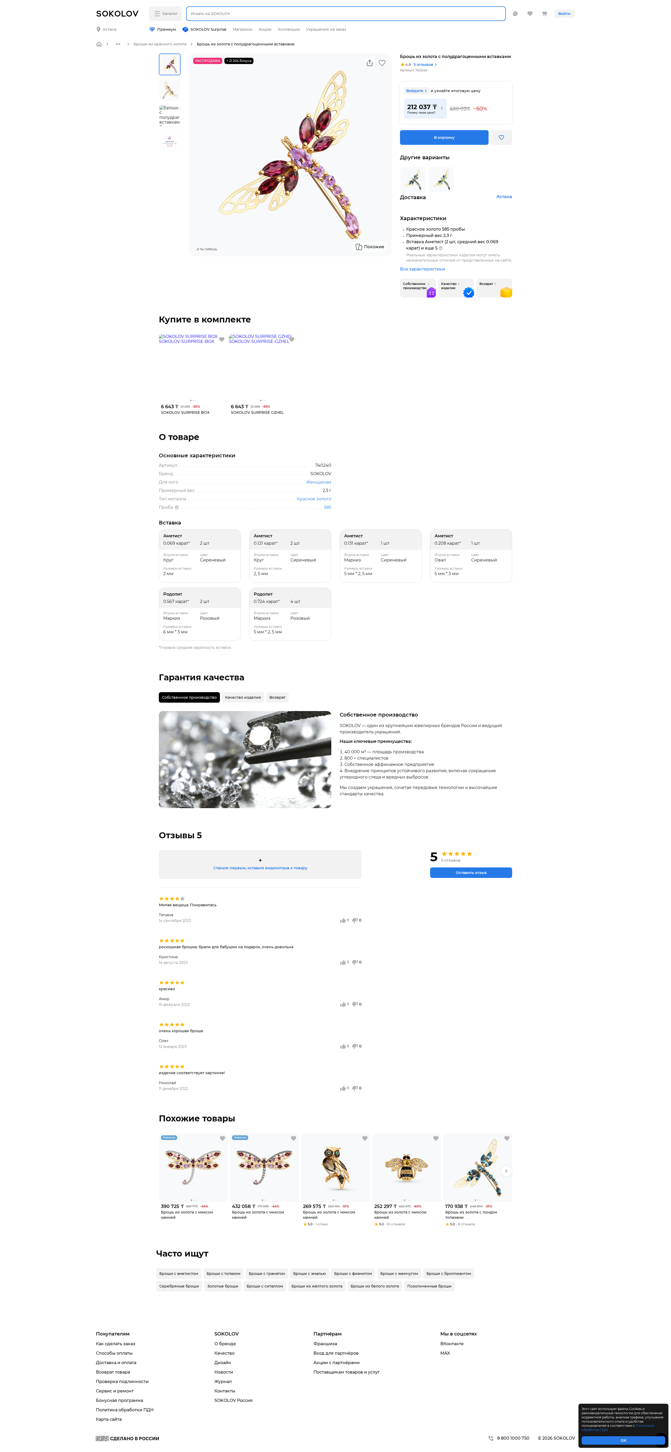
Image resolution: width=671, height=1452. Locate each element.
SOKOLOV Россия (233, 1400)
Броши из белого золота (375, 1286)
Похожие (374, 246)
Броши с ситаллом (265, 1286)
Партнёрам (327, 1334)
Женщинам (318, 482)
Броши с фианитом (353, 1273)
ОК (623, 1440)
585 (327, 507)
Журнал (223, 1381)
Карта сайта (109, 1419)
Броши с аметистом (178, 1273)
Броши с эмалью (309, 1273)
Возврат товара (113, 1372)
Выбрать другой (162, 25)
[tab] (189, 697)
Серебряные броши (179, 1286)
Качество (224, 1353)
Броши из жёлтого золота (316, 1286)
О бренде (225, 1343)
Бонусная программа (119, 1400)
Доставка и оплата (116, 1362)
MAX (445, 1353)
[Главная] (99, 44)
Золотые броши (222, 1286)
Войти (564, 13)
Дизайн (222, 1362)
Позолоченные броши (429, 1286)
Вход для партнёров (336, 1353)
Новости (223, 1372)
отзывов (423, 64)
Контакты (224, 1391)
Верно (117, 25)
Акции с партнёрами (336, 1362)
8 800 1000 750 (513, 1438)
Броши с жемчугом (399, 1273)
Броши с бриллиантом (448, 1273)
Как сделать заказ (115, 1343)
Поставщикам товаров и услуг (346, 1372)
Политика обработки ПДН (125, 1409)
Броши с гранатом (267, 1273)
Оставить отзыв (471, 872)
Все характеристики (422, 269)
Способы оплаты (114, 1353)
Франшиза (325, 1343)
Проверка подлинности (122, 1381)
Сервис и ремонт (115, 1391)
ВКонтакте (452, 1343)
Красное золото (314, 498)
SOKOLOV (226, 1334)
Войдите (414, 90)
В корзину (444, 137)
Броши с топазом (223, 1273)
